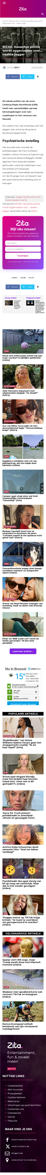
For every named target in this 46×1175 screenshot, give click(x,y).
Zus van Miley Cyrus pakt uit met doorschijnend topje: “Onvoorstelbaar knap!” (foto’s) (22, 428)
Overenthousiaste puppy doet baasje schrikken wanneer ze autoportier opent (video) (22, 570)
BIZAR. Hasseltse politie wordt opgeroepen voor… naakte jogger (21, 207)
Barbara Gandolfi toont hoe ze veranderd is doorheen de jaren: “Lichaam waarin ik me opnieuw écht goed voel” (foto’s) (22, 534)
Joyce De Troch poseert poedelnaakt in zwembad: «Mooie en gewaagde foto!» (18, 815)
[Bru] (4, 67)
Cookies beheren (16, 1097)
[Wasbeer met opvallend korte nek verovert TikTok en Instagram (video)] (23, 979)
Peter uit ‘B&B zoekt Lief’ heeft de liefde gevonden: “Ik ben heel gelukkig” (20, 641)
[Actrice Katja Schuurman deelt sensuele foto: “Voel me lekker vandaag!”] (23, 834)
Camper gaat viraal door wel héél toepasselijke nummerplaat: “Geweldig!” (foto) (20, 498)
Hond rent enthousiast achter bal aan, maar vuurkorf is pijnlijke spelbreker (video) (22, 358)
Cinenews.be (14, 1112)
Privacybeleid (15, 1093)
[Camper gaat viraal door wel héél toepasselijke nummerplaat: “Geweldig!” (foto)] (23, 482)
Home (4, 21)
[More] (37, 76)
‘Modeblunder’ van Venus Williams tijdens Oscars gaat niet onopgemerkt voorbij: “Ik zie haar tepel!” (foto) (21, 744)
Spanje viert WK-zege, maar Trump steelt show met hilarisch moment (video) (21, 962)
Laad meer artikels (22, 651)
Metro (34, 211)
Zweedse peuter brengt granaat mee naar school (17, 304)
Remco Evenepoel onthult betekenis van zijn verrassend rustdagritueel (19, 1026)
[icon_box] (21, 1139)
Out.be (11, 1116)
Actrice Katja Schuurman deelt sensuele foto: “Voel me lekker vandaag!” (20, 849)
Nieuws (11, 21)
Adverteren (14, 1101)
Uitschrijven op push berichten (24, 1105)
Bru (17, 67)
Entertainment (10, 386)
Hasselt (15, 278)
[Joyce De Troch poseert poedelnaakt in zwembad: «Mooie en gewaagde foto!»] (23, 800)
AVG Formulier (15, 1089)
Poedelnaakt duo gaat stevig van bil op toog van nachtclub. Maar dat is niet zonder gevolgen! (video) (21, 885)
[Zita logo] (23, 9)
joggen (23, 278)
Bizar (18, 21)
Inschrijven (23, 256)
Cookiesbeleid (15, 1085)
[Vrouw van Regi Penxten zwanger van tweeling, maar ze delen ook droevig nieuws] (23, 589)
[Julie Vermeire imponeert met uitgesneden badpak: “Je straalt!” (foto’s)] (23, 376)
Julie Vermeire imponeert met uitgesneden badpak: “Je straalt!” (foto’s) (20, 393)
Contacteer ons (16, 1109)
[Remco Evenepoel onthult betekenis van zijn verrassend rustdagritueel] (23, 1011)
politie (31, 278)
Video (6, 351)
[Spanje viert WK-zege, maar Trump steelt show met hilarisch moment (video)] (23, 947)
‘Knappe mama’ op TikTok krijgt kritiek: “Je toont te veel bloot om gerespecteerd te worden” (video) (21, 921)
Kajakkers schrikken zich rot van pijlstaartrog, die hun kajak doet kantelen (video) (19, 463)
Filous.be (12, 1120)
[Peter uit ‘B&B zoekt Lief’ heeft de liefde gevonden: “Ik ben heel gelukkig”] (23, 624)
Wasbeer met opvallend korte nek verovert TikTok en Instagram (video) (22, 994)
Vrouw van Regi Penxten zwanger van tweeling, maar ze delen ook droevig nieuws (22, 605)
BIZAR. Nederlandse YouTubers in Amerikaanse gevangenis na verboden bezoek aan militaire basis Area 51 (40, 306)
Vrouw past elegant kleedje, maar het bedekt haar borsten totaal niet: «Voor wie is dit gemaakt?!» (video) (20, 780)
